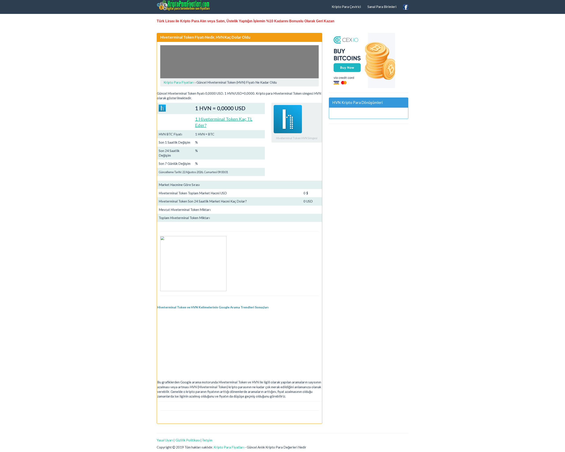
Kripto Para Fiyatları (229, 447)
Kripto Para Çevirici (346, 7)
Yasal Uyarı (165, 440)
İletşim (207, 440)
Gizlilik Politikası (187, 440)
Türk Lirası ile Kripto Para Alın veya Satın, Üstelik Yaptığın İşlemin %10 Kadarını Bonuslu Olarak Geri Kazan (245, 21)
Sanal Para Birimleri (381, 7)
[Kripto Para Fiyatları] (183, 5)
